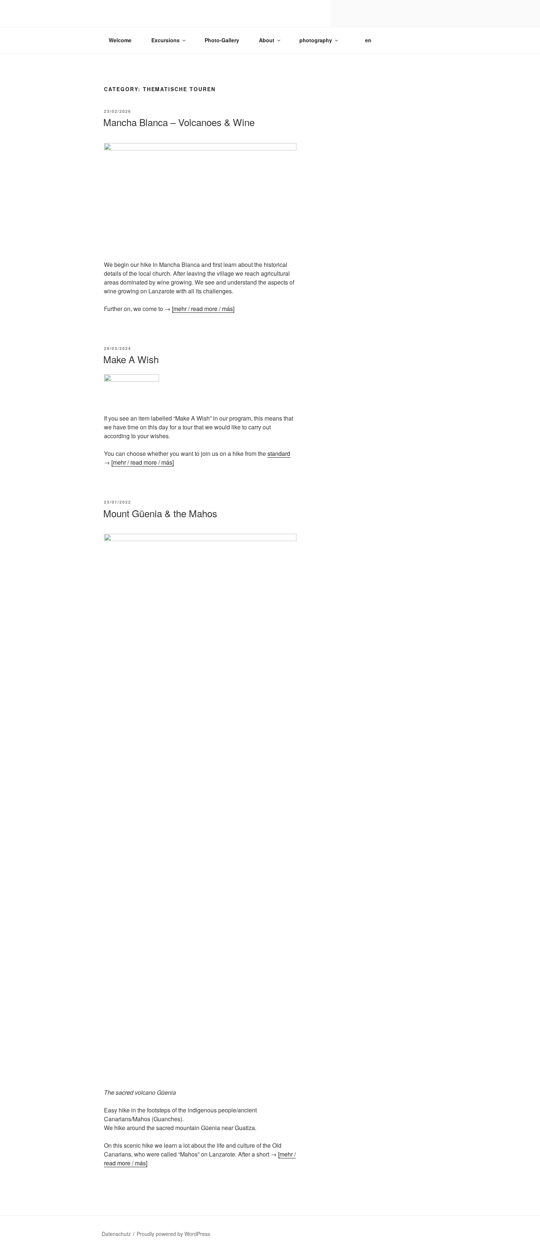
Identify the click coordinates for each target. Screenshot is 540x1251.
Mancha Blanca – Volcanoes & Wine (179, 122)
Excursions (165, 40)
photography (315, 40)
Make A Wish (131, 359)
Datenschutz (116, 1233)
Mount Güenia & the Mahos (160, 513)
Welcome (120, 40)
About (266, 40)
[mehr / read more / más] (203, 308)
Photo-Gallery (222, 40)
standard (278, 453)
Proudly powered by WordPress (173, 1233)
